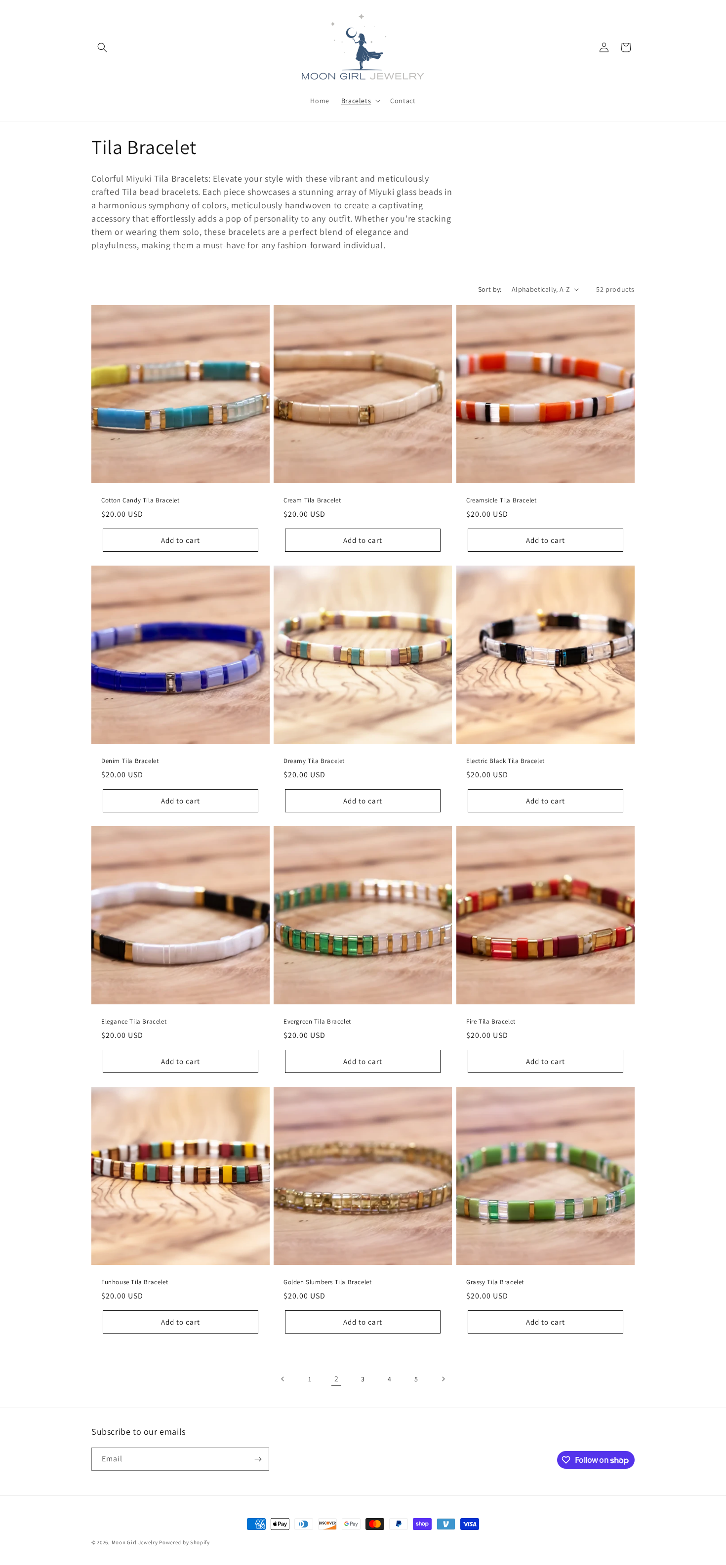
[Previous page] (283, 1379)
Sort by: (490, 289)
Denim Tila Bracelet (130, 761)
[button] (102, 47)
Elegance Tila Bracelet (133, 1022)
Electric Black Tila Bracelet (505, 761)
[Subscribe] (258, 1459)
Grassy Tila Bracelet (495, 1282)
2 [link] (336, 1379)
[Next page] (443, 1379)
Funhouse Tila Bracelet (134, 1282)
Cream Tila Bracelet (312, 500)
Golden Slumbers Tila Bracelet (327, 1282)
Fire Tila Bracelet (491, 1022)
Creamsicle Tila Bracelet (501, 500)
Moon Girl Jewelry (135, 1542)
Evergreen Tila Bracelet (317, 1022)
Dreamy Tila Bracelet (314, 761)
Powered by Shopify (184, 1542)
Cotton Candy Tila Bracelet (140, 500)
